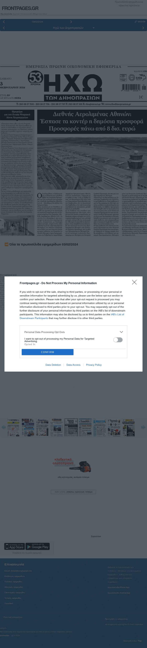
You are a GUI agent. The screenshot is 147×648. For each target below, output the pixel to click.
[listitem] (73, 332)
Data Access (73, 364)
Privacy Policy (94, 364)
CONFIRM (47, 352)
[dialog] (73, 324)
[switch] (118, 339)
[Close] (135, 283)
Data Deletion (53, 364)
